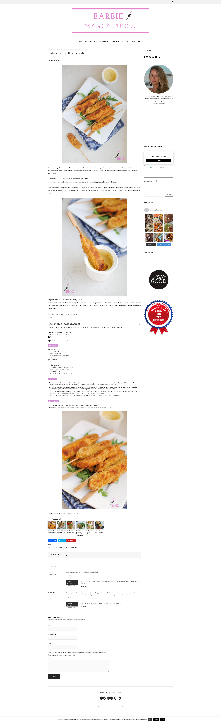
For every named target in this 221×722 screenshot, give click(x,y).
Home (49, 2)
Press (140, 41)
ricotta (66, 547)
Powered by (146, 167)
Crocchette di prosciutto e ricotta (89, 532)
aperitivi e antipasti (52, 49)
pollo (49, 547)
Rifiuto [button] (162, 719)
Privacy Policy (71, 655)
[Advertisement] (158, 126)
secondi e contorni (76, 49)
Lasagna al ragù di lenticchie (129, 555)
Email (115, 698)
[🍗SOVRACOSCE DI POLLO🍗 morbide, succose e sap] (149, 227)
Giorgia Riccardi (54, 60)
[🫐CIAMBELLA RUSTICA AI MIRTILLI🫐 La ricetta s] (149, 237)
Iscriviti (159, 160)
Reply (69, 575)
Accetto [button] (156, 719)
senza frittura (73, 547)
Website (50, 643)
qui (77, 514)
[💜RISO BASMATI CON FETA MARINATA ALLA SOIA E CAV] (168, 237)
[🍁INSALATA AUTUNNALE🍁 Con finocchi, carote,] (158, 227)
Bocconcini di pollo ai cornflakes (52, 531)
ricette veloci (67, 49)
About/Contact (91, 41)
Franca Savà (51, 572)
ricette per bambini (57, 547)
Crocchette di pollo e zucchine (99, 531)
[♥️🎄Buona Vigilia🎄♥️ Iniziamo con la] (158, 218)
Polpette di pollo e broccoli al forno (61, 531)
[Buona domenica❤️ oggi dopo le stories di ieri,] (158, 237)
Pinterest (108, 698)
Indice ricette (104, 41)
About (53, 2)
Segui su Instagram (165, 244)
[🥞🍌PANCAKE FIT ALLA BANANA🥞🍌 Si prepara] (168, 218)
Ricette (58, 2)
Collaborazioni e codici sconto (123, 41)
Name (49, 625)
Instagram (111, 698)
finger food (61, 49)
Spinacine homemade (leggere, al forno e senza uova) (80, 533)
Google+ (119, 698)
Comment (50, 658)
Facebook (101, 698)
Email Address (52, 634)
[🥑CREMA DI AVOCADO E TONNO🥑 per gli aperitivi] (168, 227)
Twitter (104, 698)
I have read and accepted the (63, 655)
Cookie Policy (116, 693)
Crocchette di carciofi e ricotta (70, 531)
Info (150, 719)
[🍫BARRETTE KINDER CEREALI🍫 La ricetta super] (149, 218)
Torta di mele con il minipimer (60, 555)
